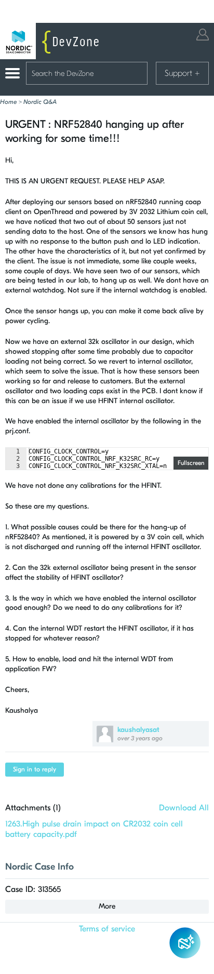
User (202, 35)
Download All (184, 807)
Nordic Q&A (40, 101)
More (107, 906)
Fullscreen (191, 462)
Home (8, 101)
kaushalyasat (138, 729)
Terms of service (107, 928)
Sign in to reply (34, 769)
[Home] (52, 41)
